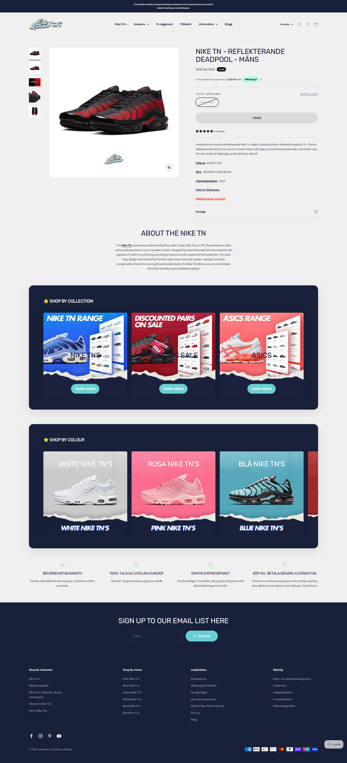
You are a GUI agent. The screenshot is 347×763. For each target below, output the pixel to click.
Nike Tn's (121, 24)
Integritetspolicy (283, 692)
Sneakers (139, 24)
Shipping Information (204, 685)
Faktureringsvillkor (284, 706)
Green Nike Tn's (132, 692)
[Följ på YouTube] (59, 736)
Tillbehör (186, 24)
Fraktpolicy (279, 685)
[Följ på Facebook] (31, 736)
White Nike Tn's (132, 699)
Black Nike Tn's (132, 706)
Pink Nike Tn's (131, 679)
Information (206, 24)
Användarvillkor (282, 699)
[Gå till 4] (34, 97)
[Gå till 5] (34, 111)
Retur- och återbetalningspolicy (292, 679)
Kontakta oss (199, 679)
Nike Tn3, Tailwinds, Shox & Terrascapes (45, 694)
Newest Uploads (38, 685)
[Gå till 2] (34, 68)
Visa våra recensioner (203, 699)
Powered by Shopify (61, 749)
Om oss (195, 713)
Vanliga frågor (199, 692)
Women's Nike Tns (40, 704)
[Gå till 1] (34, 54)
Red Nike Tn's (131, 713)
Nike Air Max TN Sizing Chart (207, 706)
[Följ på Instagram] (40, 736)
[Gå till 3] (34, 82)
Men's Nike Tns (38, 711)
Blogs (194, 719)
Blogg (228, 24)
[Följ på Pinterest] (49, 736)
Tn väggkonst (164, 24)
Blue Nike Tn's (131, 685)
